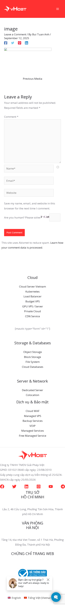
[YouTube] (51, 486)
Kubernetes (32, 291)
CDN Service (32, 316)
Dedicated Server (32, 390)
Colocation (32, 395)
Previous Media (32, 78)
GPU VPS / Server (32, 306)
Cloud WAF (32, 411)
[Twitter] (12, 42)
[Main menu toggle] (57, 9)
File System (33, 362)
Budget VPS (32, 301)
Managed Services (32, 430)
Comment (11, 116)
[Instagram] (38, 486)
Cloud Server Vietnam (32, 286)
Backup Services (33, 421)
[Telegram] (63, 486)
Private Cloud (32, 311)
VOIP (32, 426)
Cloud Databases (32, 367)
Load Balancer (32, 296)
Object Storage (32, 352)
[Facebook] (5, 42)
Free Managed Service (32, 435)
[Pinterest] (19, 42)
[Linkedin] (26, 42)
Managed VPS (32, 416)
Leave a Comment (15, 34)
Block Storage (32, 357)
